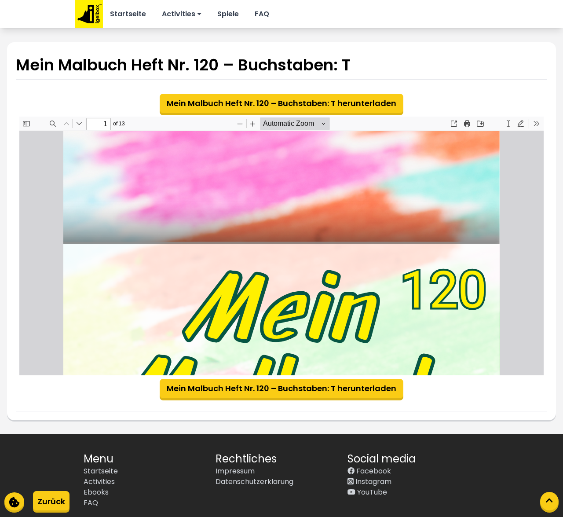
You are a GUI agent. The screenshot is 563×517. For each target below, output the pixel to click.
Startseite (128, 14)
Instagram (372, 482)
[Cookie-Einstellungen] (14, 501)
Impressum (235, 471)
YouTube (371, 492)
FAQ (262, 14)
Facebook (373, 471)
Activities (179, 14)
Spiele (228, 14)
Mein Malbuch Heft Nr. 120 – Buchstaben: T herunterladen (281, 103)
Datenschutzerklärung (254, 482)
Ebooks (96, 492)
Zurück (51, 501)
